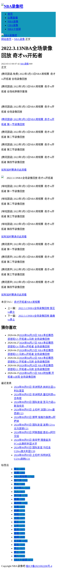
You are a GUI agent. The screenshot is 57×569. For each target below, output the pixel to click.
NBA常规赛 (33, 302)
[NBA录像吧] (12, 6)
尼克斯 (21, 541)
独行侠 (21, 480)
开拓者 (23, 302)
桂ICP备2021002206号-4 (39, 566)
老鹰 (19, 472)
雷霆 (19, 533)
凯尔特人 (22, 488)
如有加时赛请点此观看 (14, 169)
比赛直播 (13, 17)
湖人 (19, 556)
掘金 (19, 544)
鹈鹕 (19, 510)
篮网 (19, 537)
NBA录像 (13, 21)
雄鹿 (19, 499)
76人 (19, 491)
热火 (19, 484)
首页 (10, 14)
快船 (19, 514)
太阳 (19, 518)
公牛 (19, 525)
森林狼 (21, 503)
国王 (19, 522)
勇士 (19, 548)
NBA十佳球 (14, 29)
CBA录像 (13, 25)
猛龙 (19, 529)
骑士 (19, 469)
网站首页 (6, 39)
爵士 (19, 552)
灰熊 (19, 506)
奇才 (16, 302)
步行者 (21, 495)
